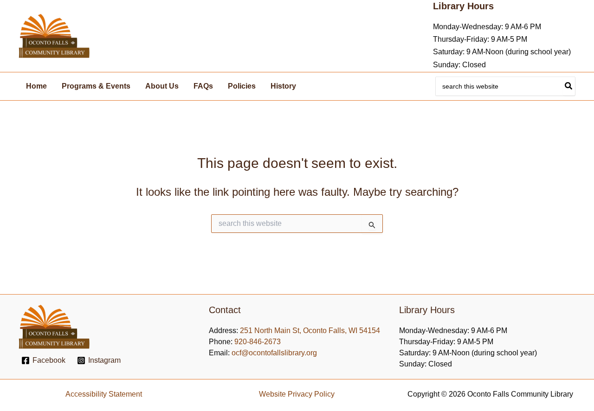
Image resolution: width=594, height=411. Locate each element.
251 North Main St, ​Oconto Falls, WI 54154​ (310, 330)
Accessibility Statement (103, 394)
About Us (162, 86)
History (283, 86)
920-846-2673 (257, 342)
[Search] (569, 86)
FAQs (203, 86)
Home (36, 86)
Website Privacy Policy (297, 394)
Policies (242, 86)
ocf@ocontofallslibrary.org (274, 353)
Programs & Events (96, 86)
